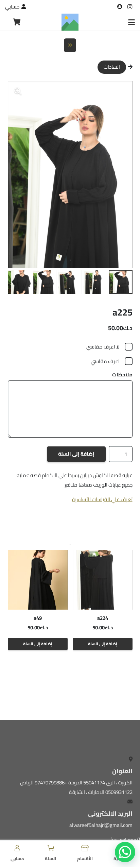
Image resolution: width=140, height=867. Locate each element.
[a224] (103, 580)
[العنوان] (120, 7)
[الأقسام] (85, 848)
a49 (38, 618)
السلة (50, 858)
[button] (131, 22)
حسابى (17, 858)
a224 (102, 618)
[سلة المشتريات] (17, 22)
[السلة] (50, 848)
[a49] (38, 580)
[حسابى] (17, 848)
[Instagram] (130, 7)
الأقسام (85, 858)
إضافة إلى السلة (76, 454)
